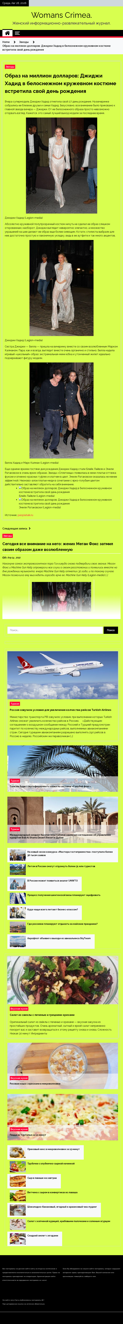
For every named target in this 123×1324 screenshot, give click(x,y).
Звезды (10, 66)
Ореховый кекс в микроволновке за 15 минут (53, 1149)
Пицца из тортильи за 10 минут (28, 1135)
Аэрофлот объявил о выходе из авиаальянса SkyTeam (59, 938)
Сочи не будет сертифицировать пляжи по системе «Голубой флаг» (50, 786)
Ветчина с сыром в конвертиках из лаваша (52, 1192)
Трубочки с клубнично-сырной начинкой (51, 1163)
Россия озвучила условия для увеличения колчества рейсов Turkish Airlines (60, 709)
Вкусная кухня (19, 1008)
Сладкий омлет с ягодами (42, 1235)
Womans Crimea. (61, 15)
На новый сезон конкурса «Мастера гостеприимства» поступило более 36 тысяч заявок (70, 854)
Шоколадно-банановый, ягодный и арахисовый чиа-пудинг (62, 1207)
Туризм (15, 703)
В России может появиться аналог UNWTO (52, 880)
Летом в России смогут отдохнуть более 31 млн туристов (61, 866)
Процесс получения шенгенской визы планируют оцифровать (63, 895)
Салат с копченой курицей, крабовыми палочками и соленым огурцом (68, 1221)
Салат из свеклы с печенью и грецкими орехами (42, 1014)
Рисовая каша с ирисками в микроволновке (35, 1083)
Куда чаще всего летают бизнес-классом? (52, 909)
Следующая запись (14, 528)
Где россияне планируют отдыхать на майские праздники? (62, 924)
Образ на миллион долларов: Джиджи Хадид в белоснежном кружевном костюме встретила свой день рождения (60, 83)
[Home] (7, 33)
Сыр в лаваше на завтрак (42, 1178)
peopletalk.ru (25, 515)
